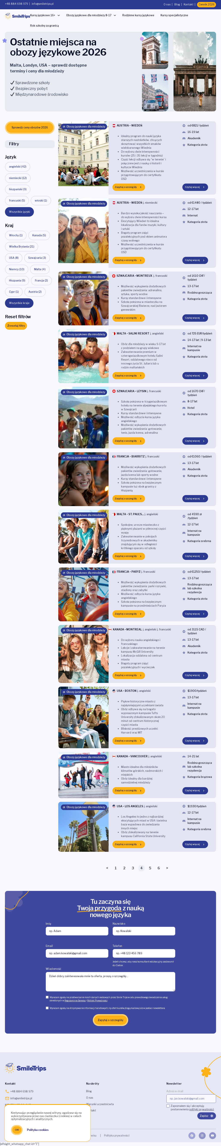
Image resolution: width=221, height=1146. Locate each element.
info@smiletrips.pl (43, 3)
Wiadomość (54, 968)
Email (49, 946)
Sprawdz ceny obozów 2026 (30, 127)
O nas (167, 4)
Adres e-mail (174, 1091)
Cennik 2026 (207, 4)
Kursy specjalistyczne (174, 15)
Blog (177, 4)
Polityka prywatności (116, 1135)
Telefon (117, 946)
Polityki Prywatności (97, 1000)
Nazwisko (119, 923)
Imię (48, 923)
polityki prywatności (201, 1109)
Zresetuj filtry (16, 325)
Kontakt (188, 4)
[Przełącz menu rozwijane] (58, 15)
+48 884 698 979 (16, 3)
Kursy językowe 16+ (42, 15)
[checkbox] (47, 997)
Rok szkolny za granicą (44, 25)
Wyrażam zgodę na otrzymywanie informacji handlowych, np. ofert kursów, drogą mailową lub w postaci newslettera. (107, 1008)
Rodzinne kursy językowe (138, 15)
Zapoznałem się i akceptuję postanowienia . (193, 1107)
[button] (19, 212)
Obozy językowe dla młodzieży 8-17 (88, 15)
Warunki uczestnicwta (100, 1104)
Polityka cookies (38, 1130)
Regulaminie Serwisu (75, 1000)
